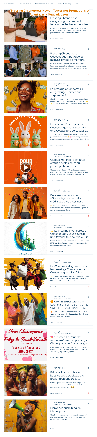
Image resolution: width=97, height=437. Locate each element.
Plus (76, 4)
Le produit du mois (24, 4)
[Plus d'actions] (89, 49)
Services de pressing (64, 4)
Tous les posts (9, 4)
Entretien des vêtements (44, 4)
